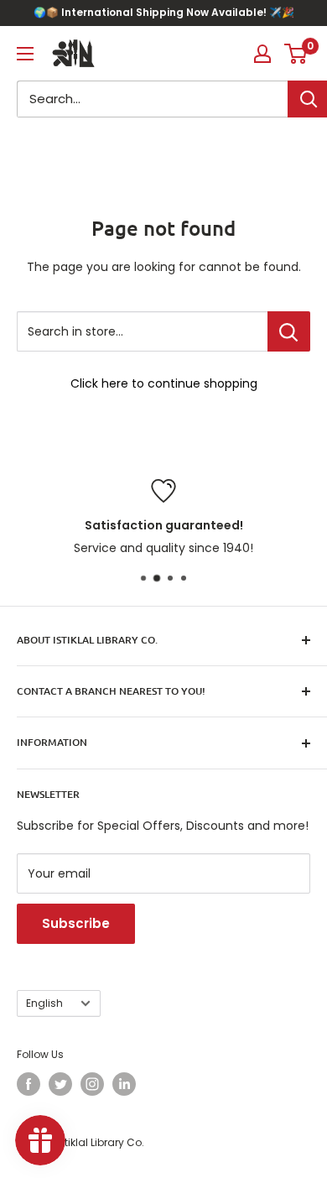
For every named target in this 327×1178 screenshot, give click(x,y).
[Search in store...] (288, 331)
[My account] (262, 53)
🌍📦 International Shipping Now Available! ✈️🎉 (164, 12)
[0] (296, 54)
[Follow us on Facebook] (28, 1084)
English (44, 1003)
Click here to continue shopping (163, 383)
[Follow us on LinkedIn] (124, 1084)
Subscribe (76, 923)
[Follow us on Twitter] (60, 1084)
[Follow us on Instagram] (92, 1084)
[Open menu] (25, 53)
